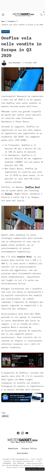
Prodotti (5, 32)
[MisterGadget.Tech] (23, 14)
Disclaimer (22, 453)
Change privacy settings (35, 469)
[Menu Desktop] (3, 14)
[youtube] (27, 433)
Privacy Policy (29, 448)
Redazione (13, 448)
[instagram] (22, 433)
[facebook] (18, 433)
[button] (42, 14)
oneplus (5, 416)
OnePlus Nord (32, 187)
